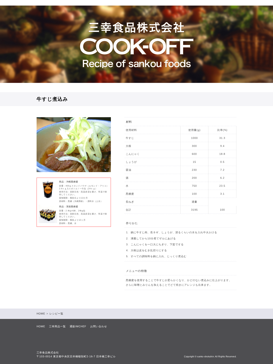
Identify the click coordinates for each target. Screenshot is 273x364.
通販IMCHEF (78, 326)
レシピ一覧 (56, 313)
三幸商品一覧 (57, 326)
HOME (41, 313)
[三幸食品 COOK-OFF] (136, 45)
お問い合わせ (98, 326)
